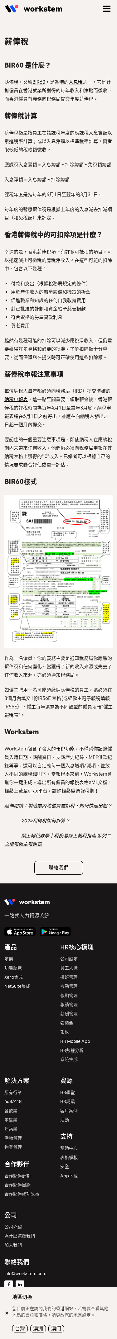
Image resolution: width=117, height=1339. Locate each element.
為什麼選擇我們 (19, 1236)
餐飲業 (10, 1111)
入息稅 (76, 82)
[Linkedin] (20, 1284)
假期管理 (69, 996)
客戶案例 (69, 1111)
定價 (8, 959)
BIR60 (38, 82)
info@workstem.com (25, 1274)
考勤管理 (69, 986)
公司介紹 (13, 1227)
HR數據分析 (72, 1050)
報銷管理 (69, 1005)
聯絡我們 (59, 867)
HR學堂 (67, 1092)
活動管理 (13, 1138)
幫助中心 (69, 1148)
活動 (64, 1120)
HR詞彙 (67, 1102)
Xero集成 (13, 977)
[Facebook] (8, 1284)
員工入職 (69, 968)
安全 (64, 1167)
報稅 (64, 1032)
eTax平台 (37, 791)
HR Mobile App (75, 1041)
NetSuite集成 (17, 986)
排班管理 (69, 977)
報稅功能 (65, 749)
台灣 (20, 1328)
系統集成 (69, 1059)
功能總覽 (13, 968)
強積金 (66, 1023)
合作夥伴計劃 (17, 1176)
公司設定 (69, 959)
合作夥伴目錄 (17, 1185)
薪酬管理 (69, 1014)
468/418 (13, 1102)
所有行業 (13, 1092)
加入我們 (13, 1245)
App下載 (69, 1176)
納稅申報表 (16, 399)
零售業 (10, 1120)
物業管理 (13, 1147)
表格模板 (69, 1158)
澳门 (56, 1328)
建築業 (10, 1129)
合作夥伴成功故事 (21, 1194)
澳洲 (38, 1328)
